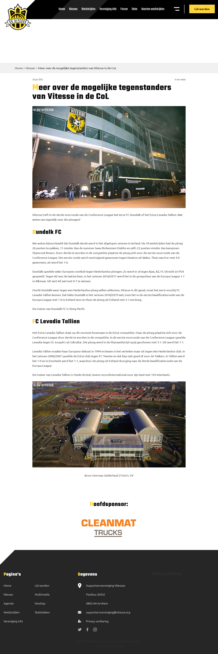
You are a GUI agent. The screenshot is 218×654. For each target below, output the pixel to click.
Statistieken (42, 612)
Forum (124, 9)
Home (62, 9)
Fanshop (40, 603)
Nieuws (73, 9)
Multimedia (42, 594)
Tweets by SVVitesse (167, 573)
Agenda (9, 603)
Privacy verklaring (97, 621)
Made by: (100, 645)
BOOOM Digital (114, 645)
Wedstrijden (88, 9)
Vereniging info (108, 9)
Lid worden (202, 9)
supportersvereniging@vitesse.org (108, 612)
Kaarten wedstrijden (152, 9)
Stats (134, 9)
